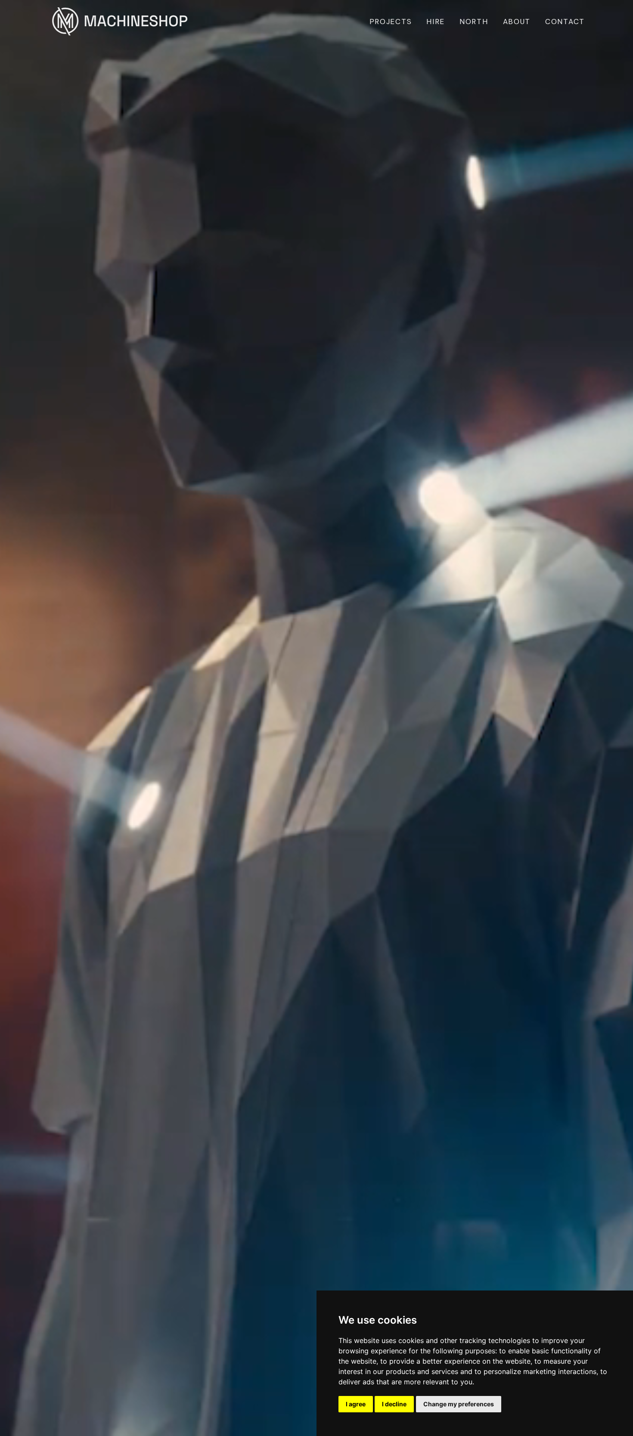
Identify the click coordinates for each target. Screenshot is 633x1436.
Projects (390, 21)
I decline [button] (394, 1404)
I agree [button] (356, 1404)
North (473, 21)
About (517, 21)
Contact (565, 21)
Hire (435, 21)
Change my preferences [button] (458, 1404)
